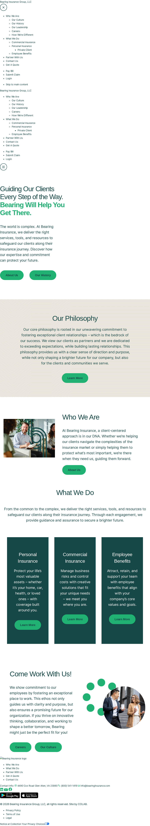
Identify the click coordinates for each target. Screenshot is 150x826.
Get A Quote (12, 64)
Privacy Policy (13, 810)
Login (9, 78)
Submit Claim (13, 74)
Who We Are (12, 96)
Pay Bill (9, 70)
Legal (9, 817)
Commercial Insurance (23, 42)
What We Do (12, 119)
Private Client (25, 49)
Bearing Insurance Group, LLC (15, 1)
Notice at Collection (10, 823)
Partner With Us (14, 57)
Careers (16, 31)
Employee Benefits (21, 53)
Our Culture (18, 19)
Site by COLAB (78, 804)
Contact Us (12, 60)
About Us (12, 275)
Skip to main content (17, 84)
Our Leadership (20, 27)
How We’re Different (22, 34)
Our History (18, 23)
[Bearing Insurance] (13, 758)
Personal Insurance (22, 126)
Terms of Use (13, 814)
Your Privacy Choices (33, 823)
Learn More (75, 378)
